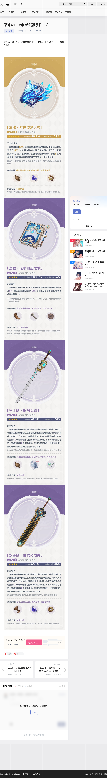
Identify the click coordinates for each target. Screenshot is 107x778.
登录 (34, 713)
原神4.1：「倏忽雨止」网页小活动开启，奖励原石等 (50, 671)
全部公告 (89, 226)
